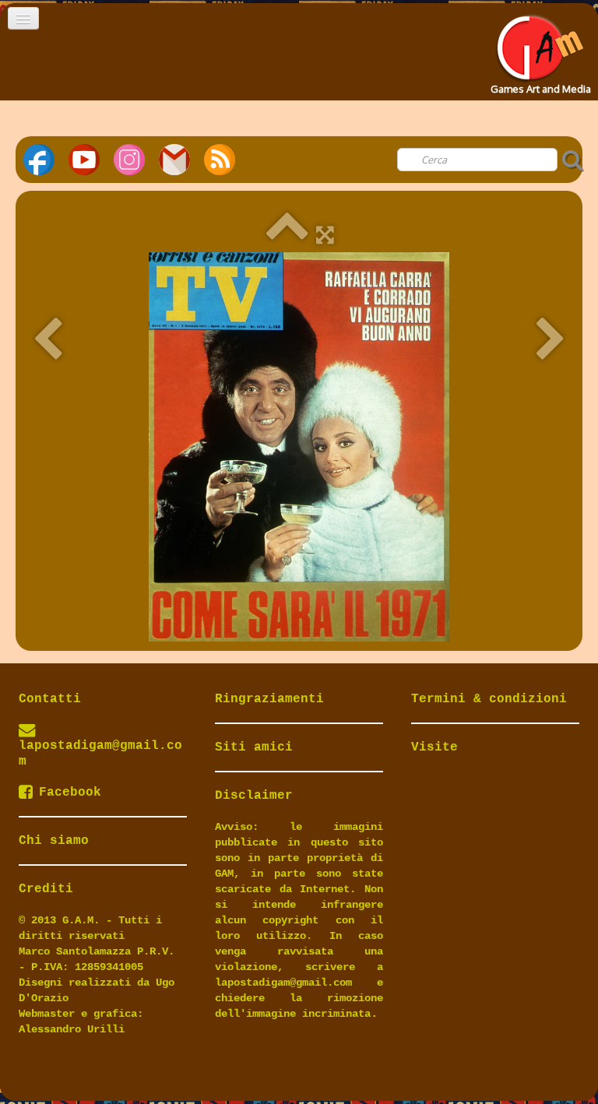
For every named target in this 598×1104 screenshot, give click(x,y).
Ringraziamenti (269, 699)
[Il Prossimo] (550, 340)
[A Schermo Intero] (325, 234)
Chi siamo (54, 841)
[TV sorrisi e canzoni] (299, 447)
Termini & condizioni (489, 699)
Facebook (70, 793)
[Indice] (287, 234)
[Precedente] (47, 340)
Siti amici (254, 747)
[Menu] (23, 18)
